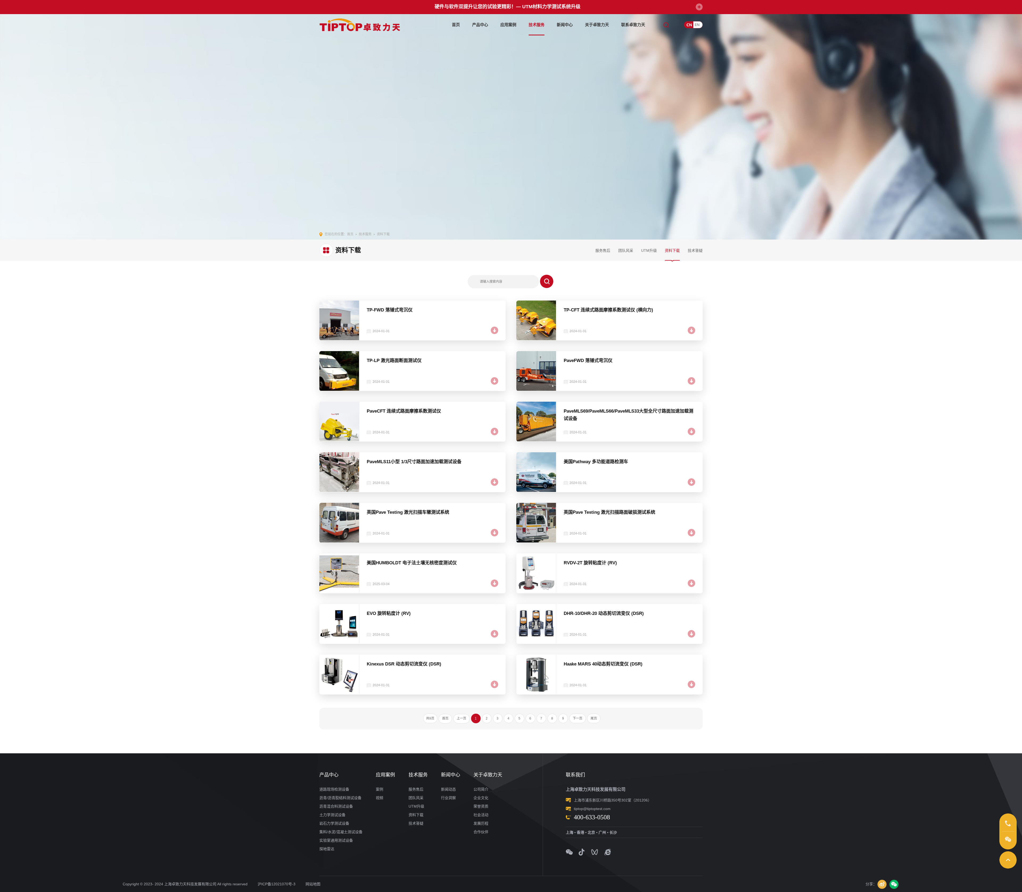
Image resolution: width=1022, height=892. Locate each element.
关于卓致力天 (597, 24)
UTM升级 (649, 250)
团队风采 (625, 250)
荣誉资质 (480, 806)
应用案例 (508, 24)
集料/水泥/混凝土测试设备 (340, 832)
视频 (379, 798)
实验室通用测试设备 (336, 840)
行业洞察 (448, 798)
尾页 (594, 718)
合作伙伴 (480, 832)
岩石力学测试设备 (334, 823)
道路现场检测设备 (334, 789)
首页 (456, 24)
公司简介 (480, 789)
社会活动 (480, 815)
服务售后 (602, 250)
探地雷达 (326, 849)
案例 (379, 789)
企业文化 (480, 798)
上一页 (461, 718)
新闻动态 (448, 789)
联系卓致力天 (633, 24)
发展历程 (480, 823)
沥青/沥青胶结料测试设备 (340, 798)
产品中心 (480, 24)
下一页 (577, 718)
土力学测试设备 (332, 815)
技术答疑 (695, 250)
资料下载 (672, 250)
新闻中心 (565, 24)
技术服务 (537, 24)
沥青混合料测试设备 (336, 806)
